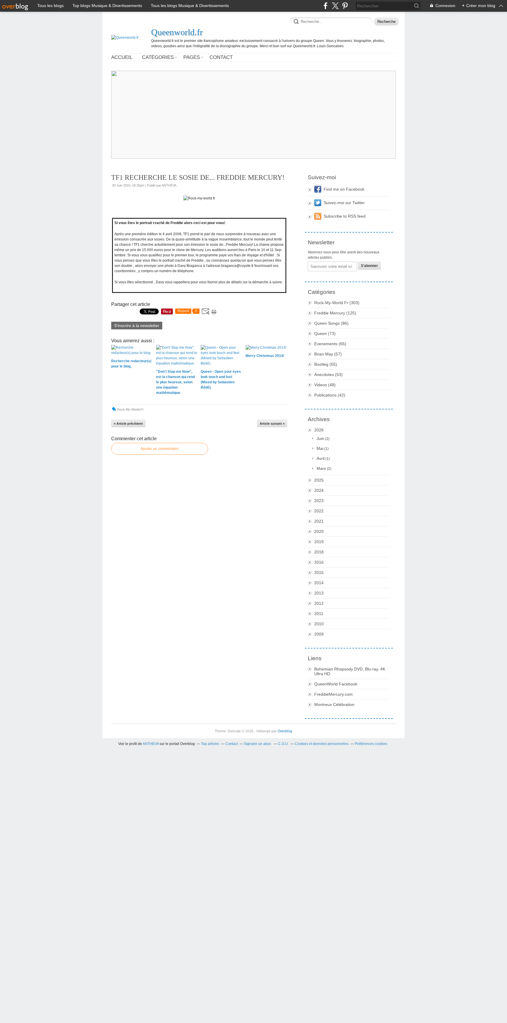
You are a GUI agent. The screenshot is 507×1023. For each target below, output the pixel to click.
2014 (319, 582)
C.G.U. (283, 744)
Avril (321, 458)
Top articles (210, 744)
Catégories (158, 57)
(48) (325, 384)
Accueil (121, 57)
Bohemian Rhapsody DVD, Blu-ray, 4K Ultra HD (349, 671)
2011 (318, 613)
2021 (319, 521)
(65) (330, 343)
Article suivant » (272, 423)
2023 (319, 500)
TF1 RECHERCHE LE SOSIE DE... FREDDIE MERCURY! (198, 177)
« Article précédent (128, 423)
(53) (328, 374)
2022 (319, 511)
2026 (319, 430)
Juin (320, 438)
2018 (319, 552)
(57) (328, 354)
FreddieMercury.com (333, 694)
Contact (221, 57)
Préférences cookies (371, 744)
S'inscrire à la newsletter (136, 325)
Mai (320, 448)
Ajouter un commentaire (160, 449)
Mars (321, 468)
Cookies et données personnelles (322, 744)
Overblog (285, 731)
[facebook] (325, 5)
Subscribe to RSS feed (345, 216)
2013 (319, 593)
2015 (319, 572)
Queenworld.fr (177, 32)
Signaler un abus (258, 744)
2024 (319, 490)
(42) (329, 395)
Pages (191, 57)
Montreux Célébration (334, 704)
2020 (319, 531)
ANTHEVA (151, 744)
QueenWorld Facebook (335, 684)
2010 (319, 623)
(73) (325, 333)
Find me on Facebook (344, 189)
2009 (319, 634)
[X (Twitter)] (335, 5)
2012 (319, 603)
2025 (319, 480)
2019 (319, 541)
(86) (331, 323)
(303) (336, 302)
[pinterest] (345, 5)
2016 (319, 562)
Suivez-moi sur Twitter (344, 202)
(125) (335, 313)
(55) (325, 364)
